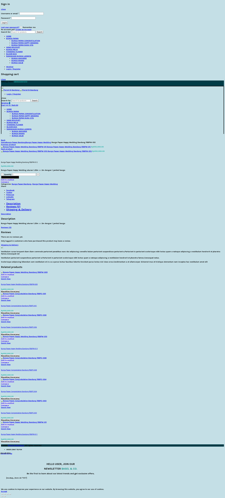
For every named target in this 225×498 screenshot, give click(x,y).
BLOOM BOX (11, 54)
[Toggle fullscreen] (7, 494)
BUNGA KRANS (17, 60)
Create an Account (23, 29)
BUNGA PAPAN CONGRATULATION (25, 41)
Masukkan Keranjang (10, 177)
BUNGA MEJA (12, 49)
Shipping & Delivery (18, 209)
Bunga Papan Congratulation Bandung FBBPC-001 (19, 306)
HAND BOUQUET (13, 47)
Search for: (6, 32)
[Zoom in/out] (10, 494)
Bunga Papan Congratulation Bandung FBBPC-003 (19, 413)
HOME (8, 36)
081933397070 (20, 82)
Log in (4, 23)
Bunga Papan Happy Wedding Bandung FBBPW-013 (70, 151)
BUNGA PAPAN (12, 38)
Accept (4, 491)
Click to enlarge (8, 159)
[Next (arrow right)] (5, 496)
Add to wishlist (7, 180)
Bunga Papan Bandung (16, 142)
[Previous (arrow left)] (2, 496)
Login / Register (13, 69)
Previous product (8, 144)
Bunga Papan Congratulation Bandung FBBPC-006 (19, 327)
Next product (6, 149)
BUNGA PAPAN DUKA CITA (22, 45)
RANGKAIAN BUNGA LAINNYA (18, 56)
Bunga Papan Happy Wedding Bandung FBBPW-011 (69, 147)
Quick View (6, 279)
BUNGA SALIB (17, 63)
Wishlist (9, 67)
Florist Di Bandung (16, 445)
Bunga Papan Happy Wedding (38, 142)
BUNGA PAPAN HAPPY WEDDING (24, 43)
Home (3, 142)
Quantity (7, 174)
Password (6, 18)
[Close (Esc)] (2, 494)
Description (13, 203)
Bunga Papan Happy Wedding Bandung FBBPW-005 (19, 284)
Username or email (10, 13)
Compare (5, 182)
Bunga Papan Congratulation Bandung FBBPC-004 (19, 391)
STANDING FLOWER (14, 52)
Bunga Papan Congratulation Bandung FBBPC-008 (19, 370)
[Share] (5, 494)
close (3, 9)
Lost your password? (10, 27)
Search (39, 32)
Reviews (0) (13, 206)
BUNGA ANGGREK (19, 58)
